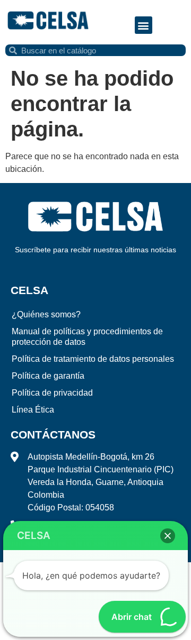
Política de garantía (48, 375)
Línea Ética (33, 409)
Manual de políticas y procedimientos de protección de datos (87, 336)
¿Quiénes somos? (46, 314)
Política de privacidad (52, 392)
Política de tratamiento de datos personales (93, 358)
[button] (143, 25)
